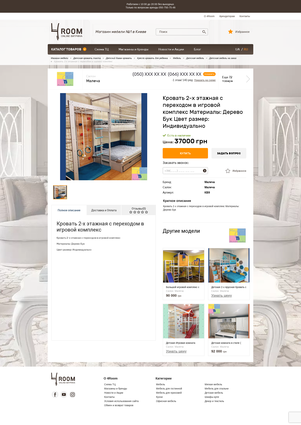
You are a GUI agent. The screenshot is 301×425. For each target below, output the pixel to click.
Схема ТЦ (102, 49)
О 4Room (209, 16)
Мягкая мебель (213, 384)
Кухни (159, 397)
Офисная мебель (166, 401)
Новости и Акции (171, 49)
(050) (149, 74)
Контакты (245, 16)
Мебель (160, 384)
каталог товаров (66, 49)
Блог (197, 49)
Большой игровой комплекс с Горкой (182, 287)
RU (246, 49)
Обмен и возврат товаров (118, 405)
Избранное (242, 32)
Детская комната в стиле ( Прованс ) (226, 342)
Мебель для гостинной (169, 388)
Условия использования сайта (121, 401)
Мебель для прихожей (169, 392)
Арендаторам (227, 16)
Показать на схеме (205, 80)
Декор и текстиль (214, 401)
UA (237, 49)
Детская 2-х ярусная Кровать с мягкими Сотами (228, 287)
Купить (185, 153)
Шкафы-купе (212, 397)
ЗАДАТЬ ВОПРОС (229, 153)
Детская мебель (214, 392)
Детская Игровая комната (180, 342)
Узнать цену (221, 295)
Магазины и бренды (133, 49)
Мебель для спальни (217, 388)
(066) (184, 74)
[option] (103, 136)
